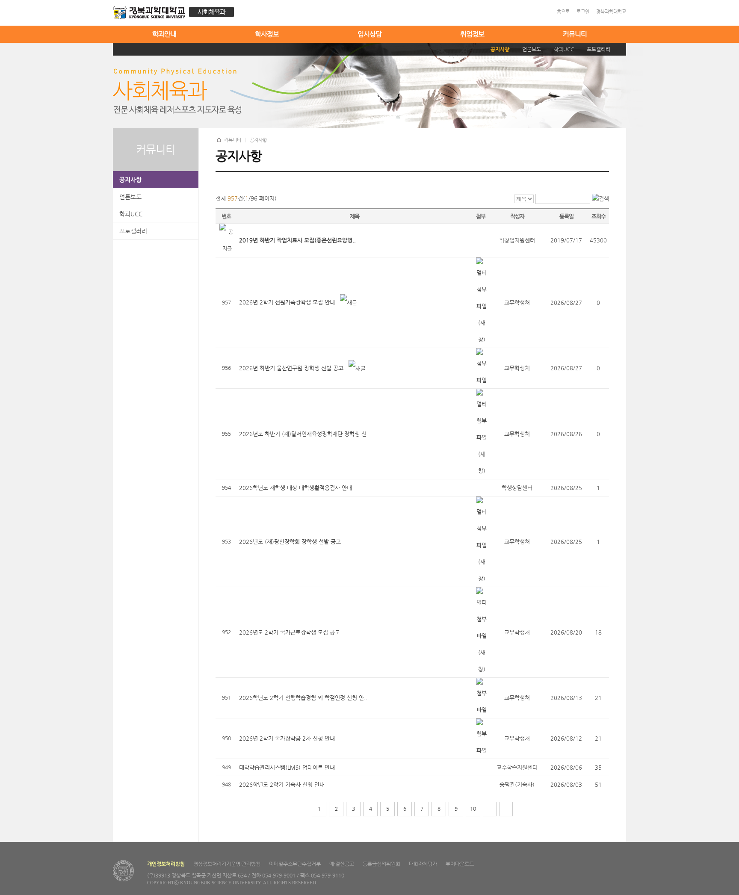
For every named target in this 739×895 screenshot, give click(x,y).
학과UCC (130, 213)
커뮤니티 (575, 34)
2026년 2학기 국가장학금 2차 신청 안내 (287, 738)
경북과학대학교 (611, 12)
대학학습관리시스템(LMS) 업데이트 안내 (287, 767)
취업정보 (472, 34)
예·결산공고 (341, 864)
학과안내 (164, 34)
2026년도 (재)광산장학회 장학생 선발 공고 (290, 541)
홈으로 (563, 12)
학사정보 (267, 34)
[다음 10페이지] (490, 809)
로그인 (582, 12)
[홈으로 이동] (151, 13)
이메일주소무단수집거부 (295, 864)
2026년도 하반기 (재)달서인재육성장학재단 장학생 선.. (304, 434)
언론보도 (130, 196)
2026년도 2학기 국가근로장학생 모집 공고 (289, 632)
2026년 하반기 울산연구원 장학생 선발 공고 (291, 368)
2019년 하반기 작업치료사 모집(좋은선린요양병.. (297, 240)
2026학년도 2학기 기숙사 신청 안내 (282, 784)
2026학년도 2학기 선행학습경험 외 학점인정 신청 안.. (303, 697)
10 (473, 809)
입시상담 (369, 34)
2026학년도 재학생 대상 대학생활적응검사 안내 (295, 487)
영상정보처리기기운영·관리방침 (226, 864)
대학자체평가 (423, 864)
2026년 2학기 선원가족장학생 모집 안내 (287, 302)
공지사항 (130, 179)
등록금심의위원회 (381, 864)
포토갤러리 (133, 230)
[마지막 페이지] (506, 809)
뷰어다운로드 (460, 864)
